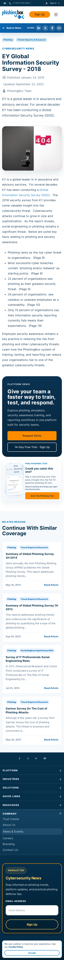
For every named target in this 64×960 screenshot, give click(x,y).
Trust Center (11, 819)
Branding (9, 844)
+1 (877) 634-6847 (21, 3)
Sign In (53, 3)
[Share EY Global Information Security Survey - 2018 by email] (59, 28)
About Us (9, 825)
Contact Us (10, 850)
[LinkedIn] (36, 759)
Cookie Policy (16, 947)
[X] (28, 759)
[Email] (4, 3)
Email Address (16, 901)
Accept (32, 953)
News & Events (13, 831)
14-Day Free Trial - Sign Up (32, 447)
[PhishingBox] (13, 14)
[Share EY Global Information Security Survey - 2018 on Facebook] (52, 28)
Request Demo (32, 435)
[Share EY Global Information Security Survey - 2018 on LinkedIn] (38, 28)
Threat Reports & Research (31, 39)
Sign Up (40, 14)
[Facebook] (19, 759)
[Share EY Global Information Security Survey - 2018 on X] (45, 28)
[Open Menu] (56, 14)
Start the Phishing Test (42, 496)
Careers (8, 838)
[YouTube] (44, 759)
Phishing (8, 39)
